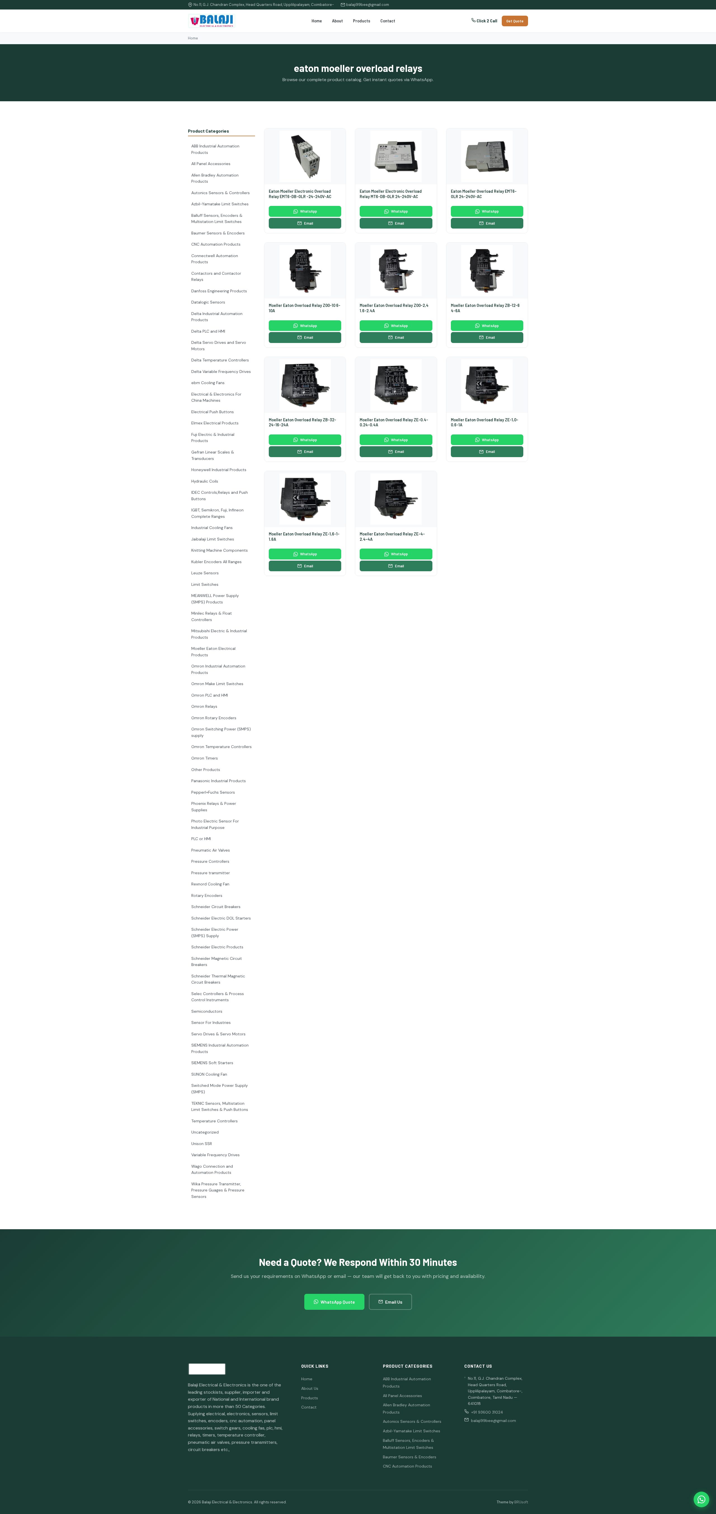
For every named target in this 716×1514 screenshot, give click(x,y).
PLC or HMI (201, 838)
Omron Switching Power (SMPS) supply (221, 732)
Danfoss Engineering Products (219, 290)
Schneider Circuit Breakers (216, 906)
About (337, 20)
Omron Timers (204, 758)
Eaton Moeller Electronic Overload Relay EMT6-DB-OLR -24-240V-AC (300, 194)
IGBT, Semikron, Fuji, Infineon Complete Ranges (217, 513)
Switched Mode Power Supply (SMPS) (219, 1088)
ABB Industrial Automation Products (215, 149)
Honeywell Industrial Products (218, 469)
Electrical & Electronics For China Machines (216, 397)
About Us (309, 1388)
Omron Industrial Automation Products (218, 669)
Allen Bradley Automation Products (215, 178)
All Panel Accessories (210, 163)
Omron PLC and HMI (209, 695)
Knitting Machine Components (219, 550)
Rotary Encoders (206, 895)
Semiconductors (206, 1011)
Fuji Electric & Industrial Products (212, 437)
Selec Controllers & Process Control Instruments (217, 997)
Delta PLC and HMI (208, 331)
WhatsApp (308, 211)
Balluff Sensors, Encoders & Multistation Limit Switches (216, 218)
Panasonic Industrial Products (218, 780)
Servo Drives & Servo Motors (218, 1033)
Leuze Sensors (205, 572)
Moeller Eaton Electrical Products (213, 651)
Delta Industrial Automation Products (216, 317)
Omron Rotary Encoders (213, 717)
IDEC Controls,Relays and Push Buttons (219, 495)
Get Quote (515, 21)
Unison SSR (201, 1143)
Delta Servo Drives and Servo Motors (218, 345)
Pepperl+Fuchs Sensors (213, 792)
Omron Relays (204, 706)
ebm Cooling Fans (208, 382)
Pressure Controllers (210, 861)
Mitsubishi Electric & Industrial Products (219, 634)
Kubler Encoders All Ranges (216, 561)
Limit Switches (204, 584)
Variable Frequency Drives (215, 1154)
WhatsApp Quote (338, 1301)
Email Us (393, 1301)
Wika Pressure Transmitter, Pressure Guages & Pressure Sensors (217, 1190)
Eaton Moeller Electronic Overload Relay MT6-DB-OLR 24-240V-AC (391, 194)
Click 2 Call (486, 20)
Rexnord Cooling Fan (210, 884)
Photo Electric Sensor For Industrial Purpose (215, 824)
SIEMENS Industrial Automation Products (220, 1048)
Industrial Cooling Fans (212, 527)
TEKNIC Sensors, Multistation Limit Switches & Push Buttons (219, 1106)
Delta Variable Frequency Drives (221, 371)
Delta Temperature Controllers (220, 360)
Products (361, 20)
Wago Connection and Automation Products (212, 1169)
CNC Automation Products (216, 244)
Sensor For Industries (211, 1022)
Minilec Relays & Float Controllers (211, 616)
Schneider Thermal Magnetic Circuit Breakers (218, 979)
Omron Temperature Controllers (221, 746)
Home (317, 20)
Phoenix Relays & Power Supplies (213, 806)
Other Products (205, 769)
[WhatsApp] (701, 1499)
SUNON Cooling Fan (209, 1074)
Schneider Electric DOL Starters (221, 918)
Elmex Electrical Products (215, 422)
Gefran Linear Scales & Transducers (212, 455)
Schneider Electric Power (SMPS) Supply (214, 932)
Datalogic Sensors (208, 302)
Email (308, 223)
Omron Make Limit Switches (217, 683)
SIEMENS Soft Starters (212, 1062)
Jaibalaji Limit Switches (212, 539)
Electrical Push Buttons (212, 411)
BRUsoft (521, 1502)
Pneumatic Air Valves (210, 850)
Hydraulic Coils (204, 481)
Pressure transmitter (210, 872)
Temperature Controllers (214, 1120)
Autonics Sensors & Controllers (220, 192)
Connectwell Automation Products (214, 259)
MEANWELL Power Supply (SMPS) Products (215, 599)
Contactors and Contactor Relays (216, 276)
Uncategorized (205, 1132)
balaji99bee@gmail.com (367, 4)
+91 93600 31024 (487, 1412)
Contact (387, 20)
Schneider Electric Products (217, 946)
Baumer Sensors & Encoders (218, 233)
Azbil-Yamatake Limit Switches (220, 203)
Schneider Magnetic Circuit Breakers (216, 961)
